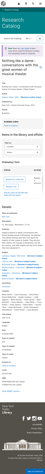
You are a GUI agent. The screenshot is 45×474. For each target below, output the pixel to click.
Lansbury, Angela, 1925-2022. (14, 256)
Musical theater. (8, 279)
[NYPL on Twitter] (29, 419)
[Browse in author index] (31, 97)
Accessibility (37, 424)
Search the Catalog (12, 38)
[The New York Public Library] (3, 3)
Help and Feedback (35, 471)
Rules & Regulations (34, 433)
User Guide (24, 48)
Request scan (11, 186)
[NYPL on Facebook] (23, 419)
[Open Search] (33, 3)
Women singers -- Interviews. (13, 267)
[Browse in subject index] (25, 261)
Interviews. (6, 286)
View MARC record (10, 391)
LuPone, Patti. (7, 261)
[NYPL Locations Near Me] (26, 3)
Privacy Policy (36, 428)
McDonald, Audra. (9, 264)
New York (5, 217)
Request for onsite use (14, 179)
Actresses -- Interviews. (11, 273)
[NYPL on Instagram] (34, 419)
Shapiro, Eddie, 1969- (10, 97)
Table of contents (9, 366)
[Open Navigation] (40, 3)
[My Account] (18, 3)
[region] (22, 182)
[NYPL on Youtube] (40, 419)
